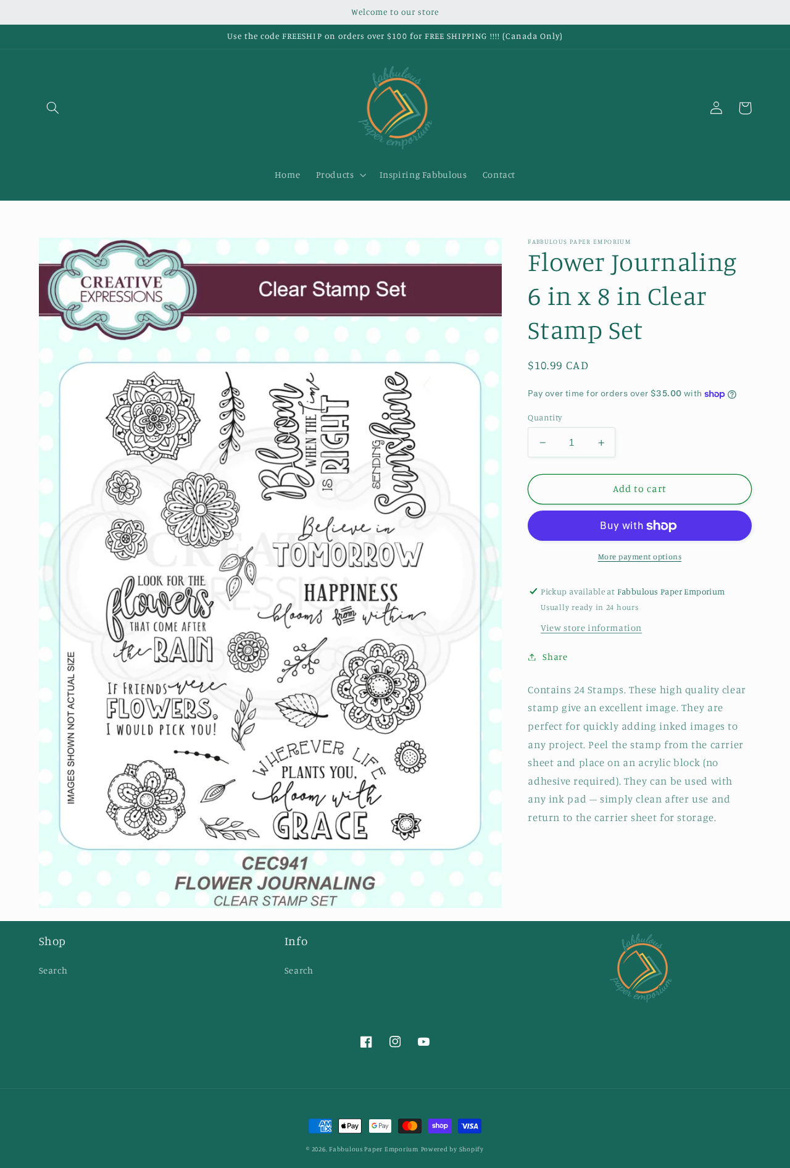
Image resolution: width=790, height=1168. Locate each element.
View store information (591, 627)
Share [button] (555, 656)
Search (53, 970)
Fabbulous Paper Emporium (373, 1149)
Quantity (545, 417)
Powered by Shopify (452, 1149)
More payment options (640, 556)
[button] (53, 108)
